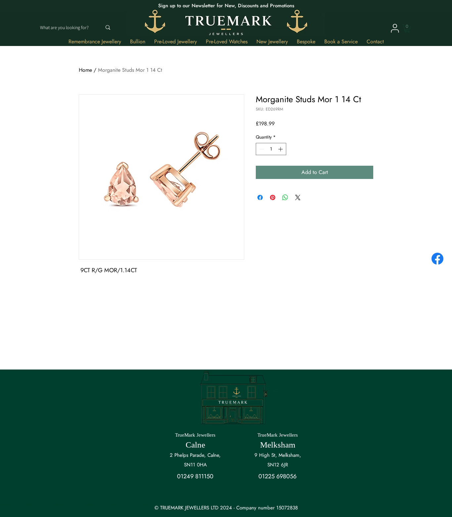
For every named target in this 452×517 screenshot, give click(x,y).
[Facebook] (437, 259)
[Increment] (281, 149)
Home (85, 70)
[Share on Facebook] (260, 197)
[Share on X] (298, 197)
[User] (394, 28)
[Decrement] (261, 149)
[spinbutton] (271, 149)
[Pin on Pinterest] (273, 197)
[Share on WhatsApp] (285, 197)
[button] (407, 28)
